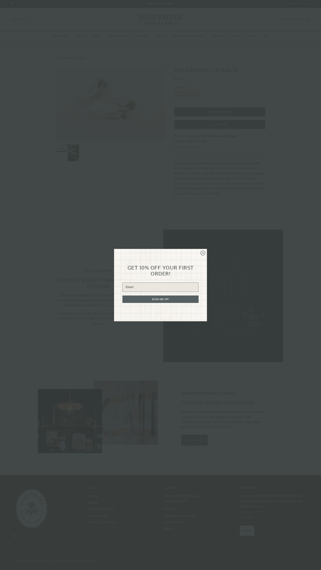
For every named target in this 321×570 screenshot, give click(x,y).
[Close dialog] (203, 253)
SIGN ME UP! (160, 299)
